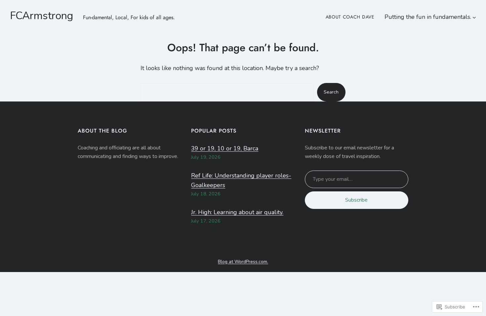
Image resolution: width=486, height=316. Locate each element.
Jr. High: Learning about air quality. (237, 212)
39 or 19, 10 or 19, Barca (224, 148)
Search (331, 92)
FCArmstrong (41, 16)
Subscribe (356, 200)
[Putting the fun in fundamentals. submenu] (474, 17)
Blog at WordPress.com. (243, 261)
